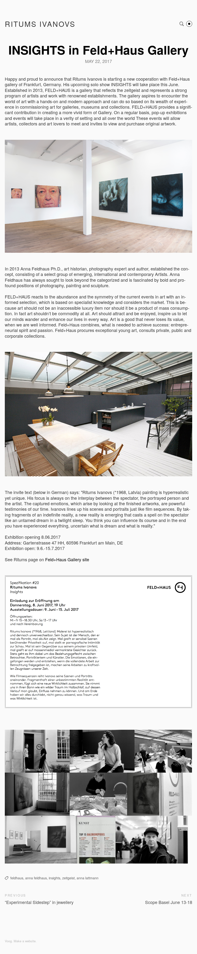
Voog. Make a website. (21, 941)
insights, (55, 877)
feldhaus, (17, 877)
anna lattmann (87, 877)
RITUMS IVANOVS (40, 24)
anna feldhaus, (36, 877)
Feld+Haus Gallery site (67, 559)
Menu (189, 24)
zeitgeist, (69, 877)
